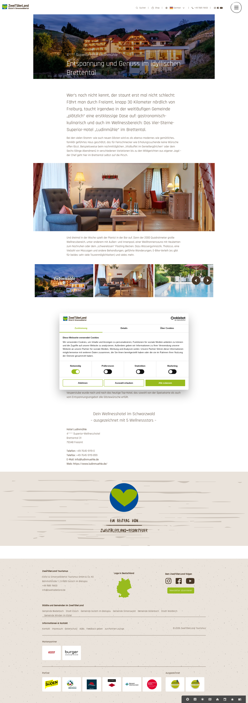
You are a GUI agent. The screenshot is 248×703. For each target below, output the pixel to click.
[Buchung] (217, 699)
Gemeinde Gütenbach (148, 611)
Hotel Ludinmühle (77, 429)
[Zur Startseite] (15, 10)
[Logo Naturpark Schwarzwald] (131, 684)
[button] (196, 280)
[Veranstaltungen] (224, 699)
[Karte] (210, 699)
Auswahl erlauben (124, 383)
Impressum (57, 628)
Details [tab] (124, 328)
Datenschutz (71, 628)
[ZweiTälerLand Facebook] (218, 8)
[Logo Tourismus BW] (51, 684)
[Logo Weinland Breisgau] (72, 684)
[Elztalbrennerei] (51, 653)
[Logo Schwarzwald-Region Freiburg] (152, 684)
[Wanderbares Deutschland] (175, 684)
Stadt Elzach (72, 611)
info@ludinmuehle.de (87, 459)
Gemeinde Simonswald (124, 611)
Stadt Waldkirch (169, 611)
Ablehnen (83, 383)
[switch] (108, 371)
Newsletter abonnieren (180, 590)
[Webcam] (187, 699)
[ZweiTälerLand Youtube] (221, 8)
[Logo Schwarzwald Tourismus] (92, 684)
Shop (157, 7)
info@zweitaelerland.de (53, 590)
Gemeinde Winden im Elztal (58, 615)
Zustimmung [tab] (81, 328)
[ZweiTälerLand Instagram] (215, 8)
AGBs (82, 628)
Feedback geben (95, 628)
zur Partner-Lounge (114, 628)
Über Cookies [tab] (167, 328)
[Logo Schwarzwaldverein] (112, 684)
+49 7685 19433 (201, 7)
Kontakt (46, 628)
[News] (232, 699)
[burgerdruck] (71, 653)
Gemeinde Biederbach (53, 611)
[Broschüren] (239, 699)
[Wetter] (202, 699)
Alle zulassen (165, 383)
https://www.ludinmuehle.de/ (90, 464)
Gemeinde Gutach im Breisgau (96, 611)
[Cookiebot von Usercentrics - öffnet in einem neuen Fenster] (172, 319)
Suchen (142, 7)
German (177, 7)
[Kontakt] (195, 699)
